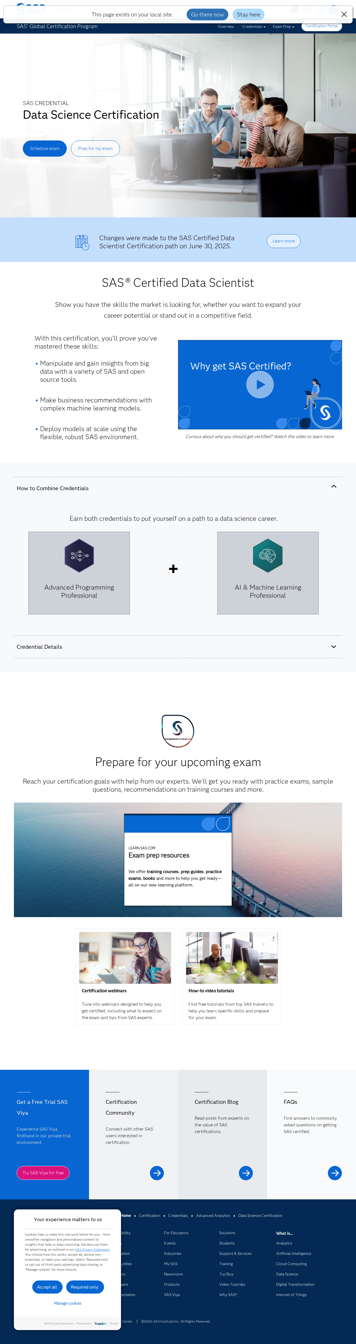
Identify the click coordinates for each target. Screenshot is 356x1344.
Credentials (252, 26)
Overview (226, 26)
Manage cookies (67, 1303)
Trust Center (122, 1321)
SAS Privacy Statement (92, 1249)
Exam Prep (282, 26)
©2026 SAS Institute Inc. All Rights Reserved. (176, 1321)
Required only (84, 1287)
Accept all (47, 1287)
